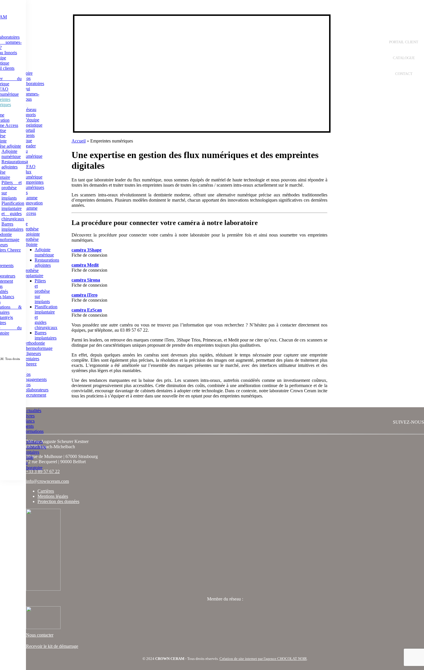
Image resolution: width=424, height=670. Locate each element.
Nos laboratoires (33, 81)
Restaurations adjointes (13, 164)
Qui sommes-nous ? (31, 96)
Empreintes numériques (33, 185)
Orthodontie (34, 343)
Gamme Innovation (33, 200)
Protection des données (58, 501)
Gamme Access (30, 211)
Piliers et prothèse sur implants (42, 291)
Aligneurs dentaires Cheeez (32, 358)
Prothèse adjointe (31, 242)
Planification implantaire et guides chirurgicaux (12, 211)
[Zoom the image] (225, 550)
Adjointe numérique (11, 154)
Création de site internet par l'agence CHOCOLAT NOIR (263, 658)
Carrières (45, 491)
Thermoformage (37, 348)
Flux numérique (32, 174)
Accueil (79, 140)
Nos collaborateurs (35, 387)
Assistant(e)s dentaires (34, 449)
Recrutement (34, 395)
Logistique (32, 125)
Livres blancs (29, 418)
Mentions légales (52, 496)
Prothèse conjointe (31, 231)
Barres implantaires (12, 227)
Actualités (32, 410)
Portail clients (29, 133)
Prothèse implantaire (33, 273)
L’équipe (31, 119)
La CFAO (29, 164)
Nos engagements (35, 377)
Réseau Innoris (29, 112)
